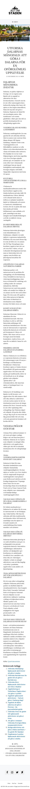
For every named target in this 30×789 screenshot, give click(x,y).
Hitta (16, 744)
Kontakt (20, 783)
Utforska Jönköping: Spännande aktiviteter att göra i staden (16, 671)
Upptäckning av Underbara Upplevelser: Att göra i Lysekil (17, 691)
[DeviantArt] (22, 772)
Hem (9, 783)
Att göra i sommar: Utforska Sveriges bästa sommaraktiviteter (17, 723)
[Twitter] (17, 772)
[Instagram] (12, 772)
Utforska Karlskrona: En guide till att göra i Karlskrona (17, 677)
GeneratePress (25, 786)
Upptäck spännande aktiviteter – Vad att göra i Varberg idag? (15, 698)
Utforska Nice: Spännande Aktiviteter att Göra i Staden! (17, 684)
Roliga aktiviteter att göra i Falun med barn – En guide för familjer (17, 729)
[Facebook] (7, 772)
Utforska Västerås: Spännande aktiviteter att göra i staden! (15, 748)
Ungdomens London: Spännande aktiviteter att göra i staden (16, 736)
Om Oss (14, 783)
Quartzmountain (14, 661)
